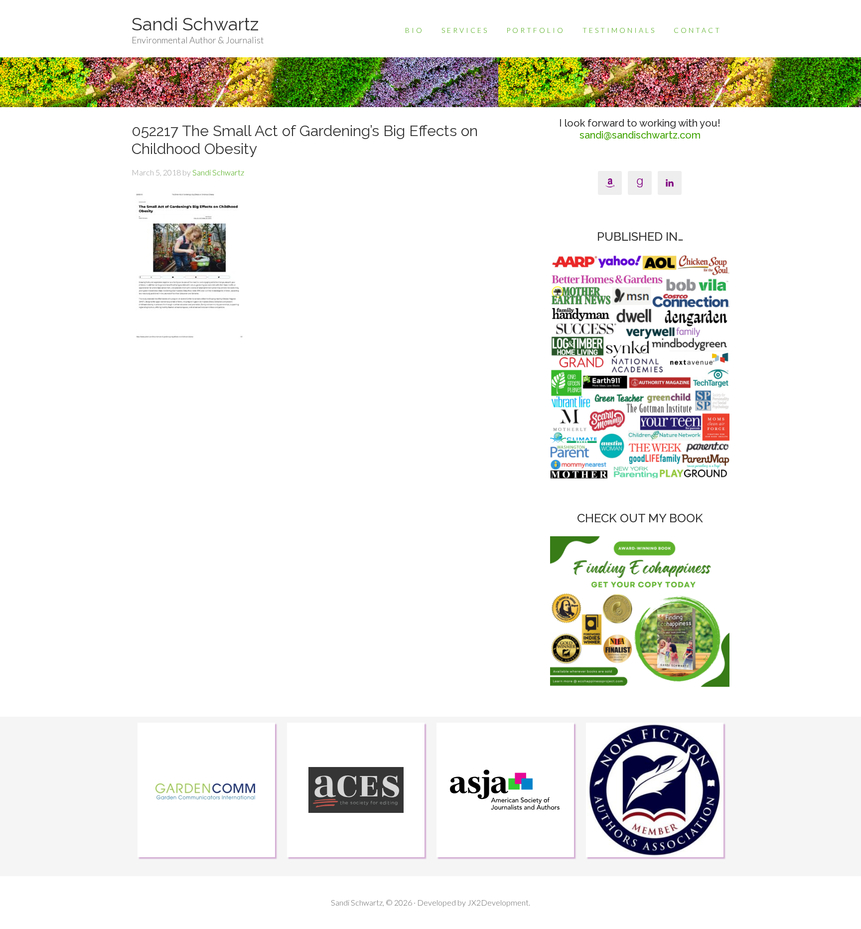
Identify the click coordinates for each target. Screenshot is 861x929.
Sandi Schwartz (195, 23)
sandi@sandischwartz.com (640, 135)
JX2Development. (498, 902)
